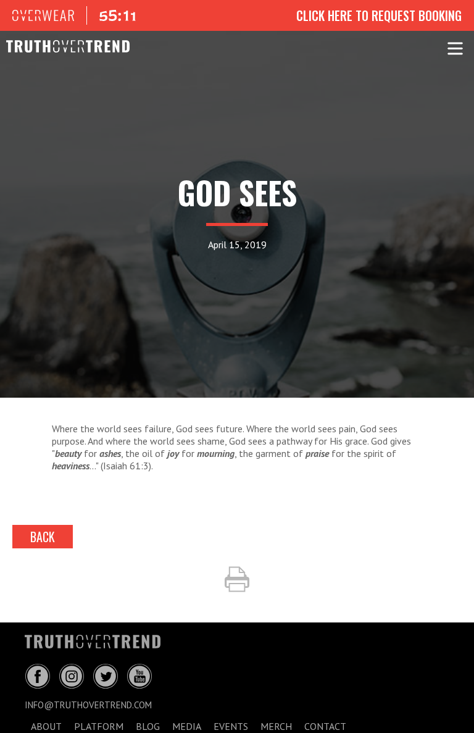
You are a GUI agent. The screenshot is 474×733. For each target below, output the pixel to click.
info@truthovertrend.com (88, 705)
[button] (455, 46)
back (42, 536)
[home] (61, 46)
